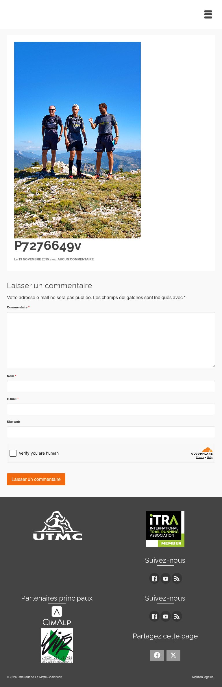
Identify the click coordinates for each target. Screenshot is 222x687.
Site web (13, 421)
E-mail (12, 399)
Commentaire (18, 307)
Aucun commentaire (76, 259)
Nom (11, 376)
